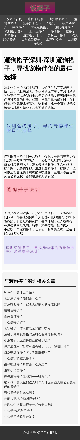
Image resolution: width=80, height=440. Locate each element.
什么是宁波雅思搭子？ (19, 358)
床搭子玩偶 (35, 19)
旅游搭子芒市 (32, 23)
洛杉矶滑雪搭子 (15, 370)
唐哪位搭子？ (13, 310)
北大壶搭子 (37, 31)
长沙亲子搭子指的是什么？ (22, 298)
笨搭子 (52, 23)
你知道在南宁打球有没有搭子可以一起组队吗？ (36, 346)
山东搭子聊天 (32, 35)
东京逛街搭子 (40, 27)
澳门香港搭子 (64, 27)
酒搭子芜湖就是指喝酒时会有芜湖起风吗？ (33, 334)
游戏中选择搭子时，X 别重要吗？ (27, 352)
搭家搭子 (18, 27)
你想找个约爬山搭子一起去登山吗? (28, 404)
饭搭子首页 (14, 19)
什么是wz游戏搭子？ (18, 410)
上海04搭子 (54, 39)
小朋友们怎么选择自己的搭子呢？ (27, 340)
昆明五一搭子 (56, 35)
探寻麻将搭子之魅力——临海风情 (27, 376)
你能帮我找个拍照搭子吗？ (22, 398)
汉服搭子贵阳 (14, 31)
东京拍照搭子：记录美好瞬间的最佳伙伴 (32, 304)
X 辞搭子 (11, 35)
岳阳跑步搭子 (30, 39)
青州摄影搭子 (58, 19)
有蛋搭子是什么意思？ (19, 392)
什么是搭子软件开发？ (19, 416)
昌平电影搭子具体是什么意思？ (26, 364)
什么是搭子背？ (15, 322)
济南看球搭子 (13, 316)
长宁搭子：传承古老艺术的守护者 (27, 328)
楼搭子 (70, 31)
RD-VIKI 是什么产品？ (19, 292)
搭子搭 (55, 31)
